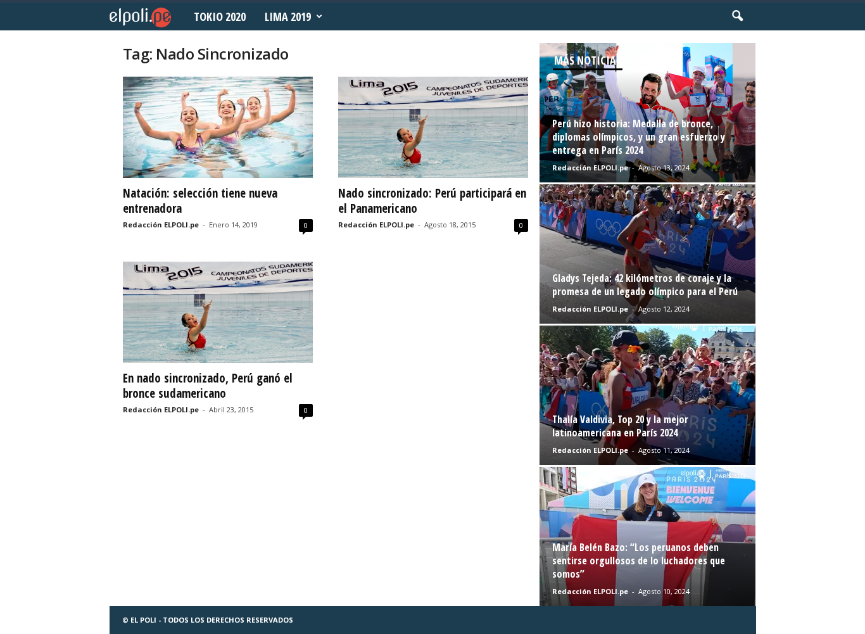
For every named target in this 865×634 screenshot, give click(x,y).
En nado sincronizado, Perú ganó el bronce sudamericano (208, 386)
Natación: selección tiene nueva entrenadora (200, 201)
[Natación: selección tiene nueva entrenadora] (218, 127)
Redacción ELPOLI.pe (161, 224)
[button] (737, 16)
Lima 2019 (288, 16)
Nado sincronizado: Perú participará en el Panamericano (432, 201)
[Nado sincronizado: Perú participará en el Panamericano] (433, 127)
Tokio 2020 (220, 16)
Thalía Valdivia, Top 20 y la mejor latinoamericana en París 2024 (620, 426)
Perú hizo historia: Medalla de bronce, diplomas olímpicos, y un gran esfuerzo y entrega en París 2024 (638, 137)
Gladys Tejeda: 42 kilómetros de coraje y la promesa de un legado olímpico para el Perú (645, 284)
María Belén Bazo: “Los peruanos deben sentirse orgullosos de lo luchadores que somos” (638, 560)
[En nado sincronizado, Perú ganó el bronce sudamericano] (218, 312)
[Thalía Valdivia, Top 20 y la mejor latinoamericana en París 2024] (647, 395)
